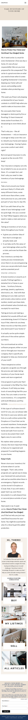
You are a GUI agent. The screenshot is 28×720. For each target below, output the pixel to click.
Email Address (5, 700)
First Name (5, 706)
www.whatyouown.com (17, 404)
